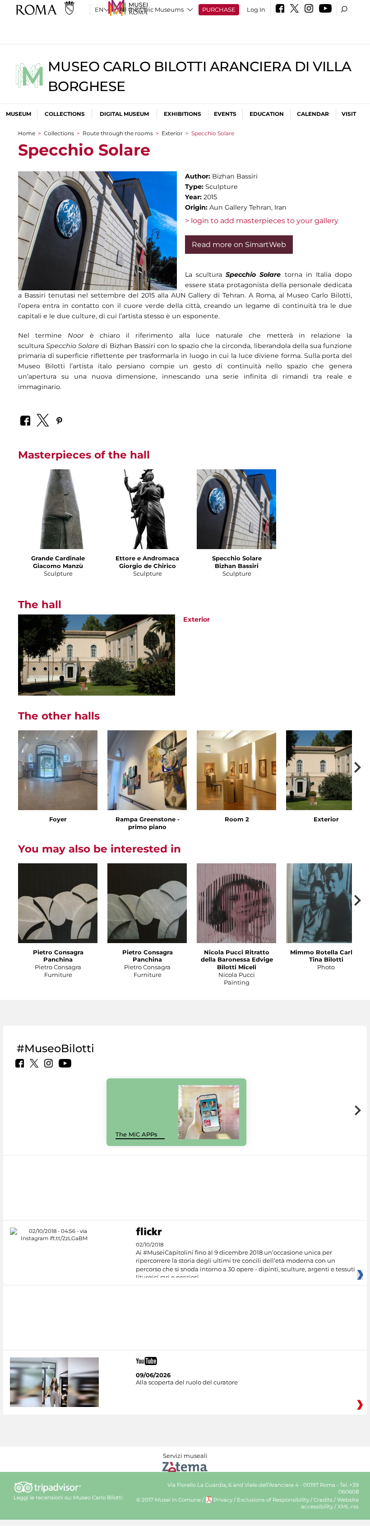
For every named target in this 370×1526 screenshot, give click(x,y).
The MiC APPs (136, 1134)
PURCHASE (219, 9)
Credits (323, 1500)
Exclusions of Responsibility (273, 1500)
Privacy (222, 1500)
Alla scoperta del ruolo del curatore (187, 1382)
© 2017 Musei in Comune (168, 1500)
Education (267, 113)
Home (26, 133)
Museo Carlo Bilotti (98, 1497)
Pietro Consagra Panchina (58, 956)
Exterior (172, 133)
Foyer (58, 819)
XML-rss (348, 1506)
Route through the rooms (118, 133)
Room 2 (237, 819)
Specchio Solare (237, 558)
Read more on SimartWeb (239, 244)
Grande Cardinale (58, 558)
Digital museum (124, 113)
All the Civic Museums (151, 9)
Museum (18, 113)
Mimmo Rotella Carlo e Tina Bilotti (326, 956)
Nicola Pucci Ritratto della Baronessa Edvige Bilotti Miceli (237, 960)
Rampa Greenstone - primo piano (148, 823)
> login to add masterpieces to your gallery (261, 220)
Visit (349, 113)
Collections (65, 113)
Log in (256, 9)
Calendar (313, 113)
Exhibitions (182, 113)
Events (225, 113)
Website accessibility (330, 1503)
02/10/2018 (245, 1261)
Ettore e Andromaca (147, 558)
